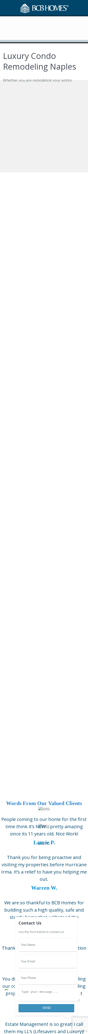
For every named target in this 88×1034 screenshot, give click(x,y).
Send (46, 1008)
